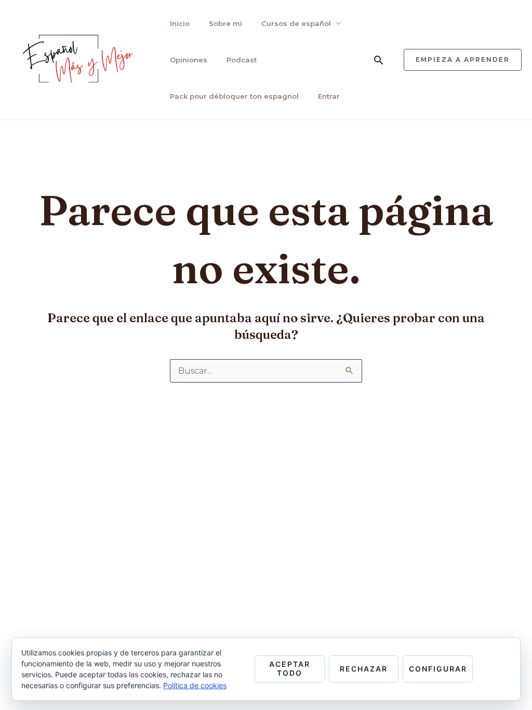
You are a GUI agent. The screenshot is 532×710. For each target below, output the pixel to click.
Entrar (329, 96)
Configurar (438, 668)
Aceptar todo (289, 668)
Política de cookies (195, 685)
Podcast (242, 60)
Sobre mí (225, 23)
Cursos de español (296, 23)
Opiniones (188, 60)
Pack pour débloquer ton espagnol (234, 96)
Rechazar (364, 668)
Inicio (180, 23)
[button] (379, 60)
